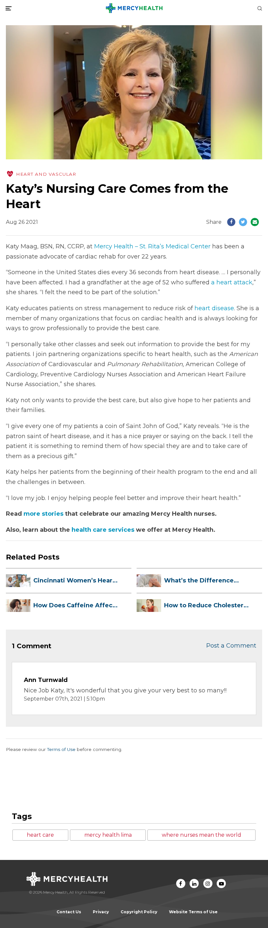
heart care (40, 835)
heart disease (214, 308)
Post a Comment (231, 645)
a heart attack (231, 282)
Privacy (101, 911)
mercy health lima (108, 835)
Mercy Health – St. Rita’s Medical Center (152, 246)
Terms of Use (61, 749)
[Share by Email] (254, 222)
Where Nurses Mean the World (201, 835)
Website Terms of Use (193, 911)
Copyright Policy (139, 911)
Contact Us (69, 911)
